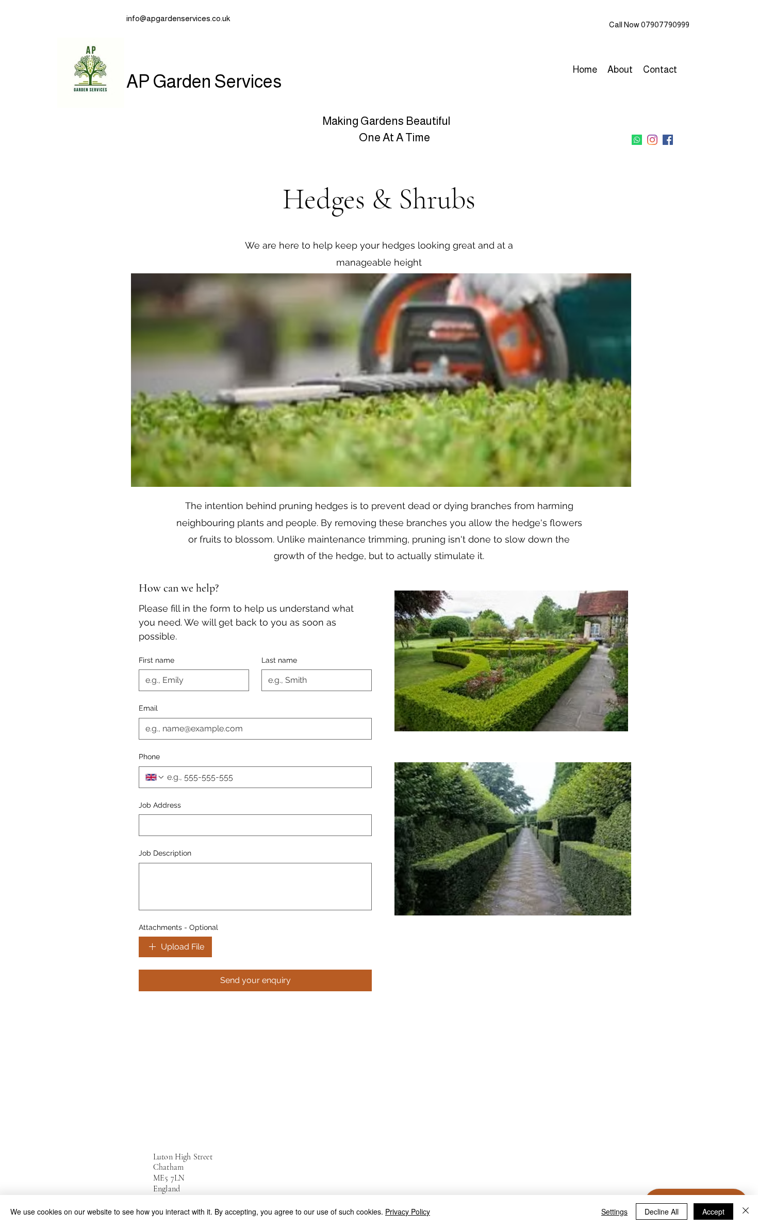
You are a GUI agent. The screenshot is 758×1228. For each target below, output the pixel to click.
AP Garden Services (204, 81)
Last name (279, 660)
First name (156, 660)
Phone (149, 756)
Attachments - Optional (178, 927)
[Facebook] (668, 140)
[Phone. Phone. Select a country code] (155, 777)
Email (148, 708)
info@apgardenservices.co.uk (178, 18)
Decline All (662, 1211)
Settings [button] (614, 1211)
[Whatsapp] (637, 140)
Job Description (165, 853)
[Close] (745, 1211)
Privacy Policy (407, 1211)
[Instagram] (652, 140)
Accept (713, 1211)
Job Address (160, 805)
